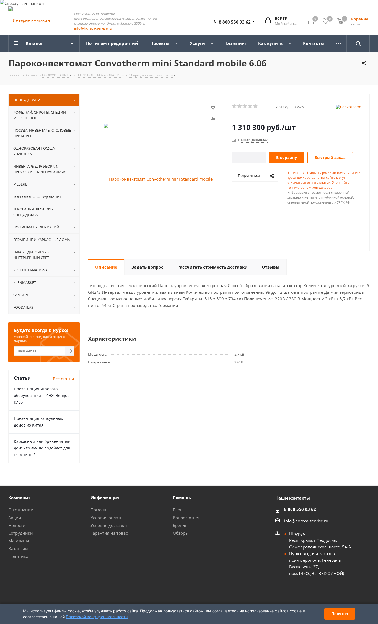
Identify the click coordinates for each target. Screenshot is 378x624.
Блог (177, 510)
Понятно (339, 613)
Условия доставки (108, 525)
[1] (234, 106)
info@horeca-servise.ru (93, 28)
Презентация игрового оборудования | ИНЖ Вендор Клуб (42, 395)
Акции (14, 517)
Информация (105, 497)
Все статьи (63, 378)
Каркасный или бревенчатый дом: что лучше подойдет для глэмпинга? (42, 448)
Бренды (180, 525)
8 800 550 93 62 (235, 21)
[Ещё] (338, 43)
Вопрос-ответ (186, 517)
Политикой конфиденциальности (97, 616)
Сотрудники (20, 533)
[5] (255, 106)
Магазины (18, 541)
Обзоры (181, 533)
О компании (20, 510)
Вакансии (18, 548)
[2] (239, 106)
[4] (250, 106)
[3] (245, 106)
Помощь (99, 510)
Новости (16, 525)
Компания (19, 497)
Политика (18, 556)
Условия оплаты (106, 517)
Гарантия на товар (109, 533)
